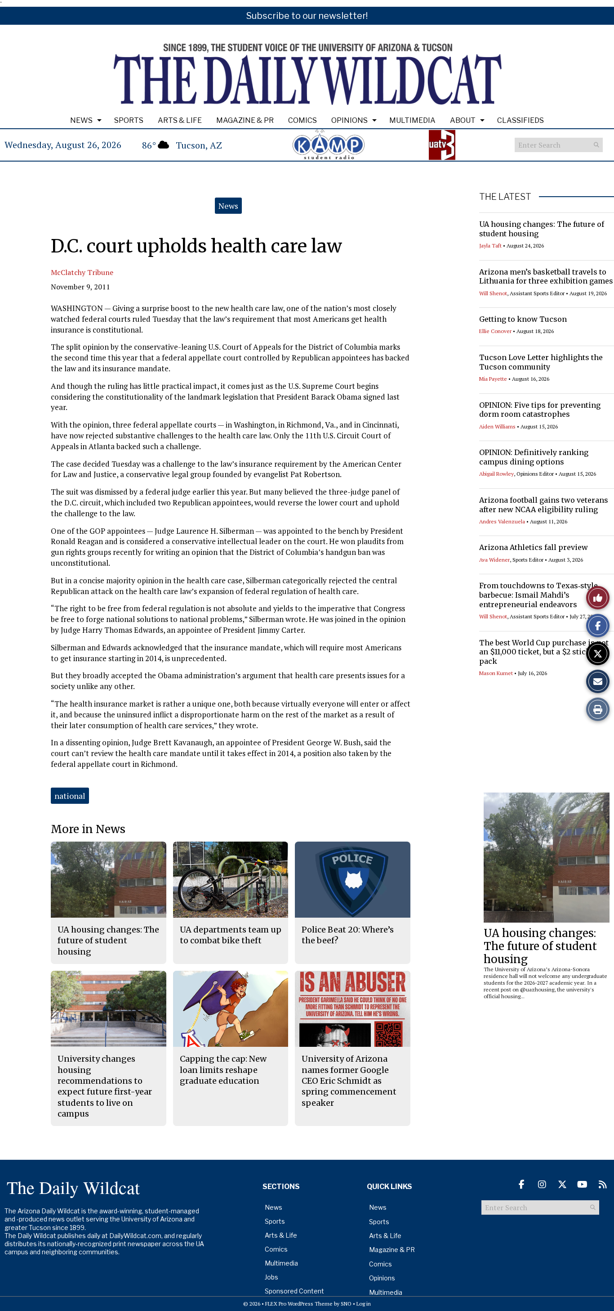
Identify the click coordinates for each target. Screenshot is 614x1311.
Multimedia (412, 120)
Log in (363, 1303)
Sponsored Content (294, 1291)
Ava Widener (494, 559)
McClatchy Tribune (82, 272)
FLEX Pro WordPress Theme (299, 1303)
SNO (346, 1303)
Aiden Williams (497, 426)
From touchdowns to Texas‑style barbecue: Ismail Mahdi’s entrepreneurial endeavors (538, 595)
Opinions (349, 120)
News (81, 120)
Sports (128, 120)
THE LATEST (505, 196)
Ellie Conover (495, 331)
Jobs (271, 1277)
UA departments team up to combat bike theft (230, 935)
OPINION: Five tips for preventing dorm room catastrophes (540, 410)
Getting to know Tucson (523, 319)
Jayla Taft (490, 245)
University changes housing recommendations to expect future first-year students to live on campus (105, 1086)
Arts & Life (180, 120)
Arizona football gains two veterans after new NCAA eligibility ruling (543, 505)
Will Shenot (493, 293)
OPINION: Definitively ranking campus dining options (533, 457)
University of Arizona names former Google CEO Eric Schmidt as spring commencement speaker (349, 1081)
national (69, 795)
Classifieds (520, 120)
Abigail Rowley (496, 473)
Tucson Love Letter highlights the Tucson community (541, 362)
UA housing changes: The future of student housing (540, 946)
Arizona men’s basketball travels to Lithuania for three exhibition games (546, 276)
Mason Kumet (496, 673)
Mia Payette (493, 378)
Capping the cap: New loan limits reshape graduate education (223, 1070)
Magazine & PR (245, 120)
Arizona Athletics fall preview (533, 547)
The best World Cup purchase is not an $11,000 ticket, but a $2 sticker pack (544, 652)
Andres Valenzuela (502, 521)
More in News (88, 829)
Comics (302, 120)
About (463, 120)
